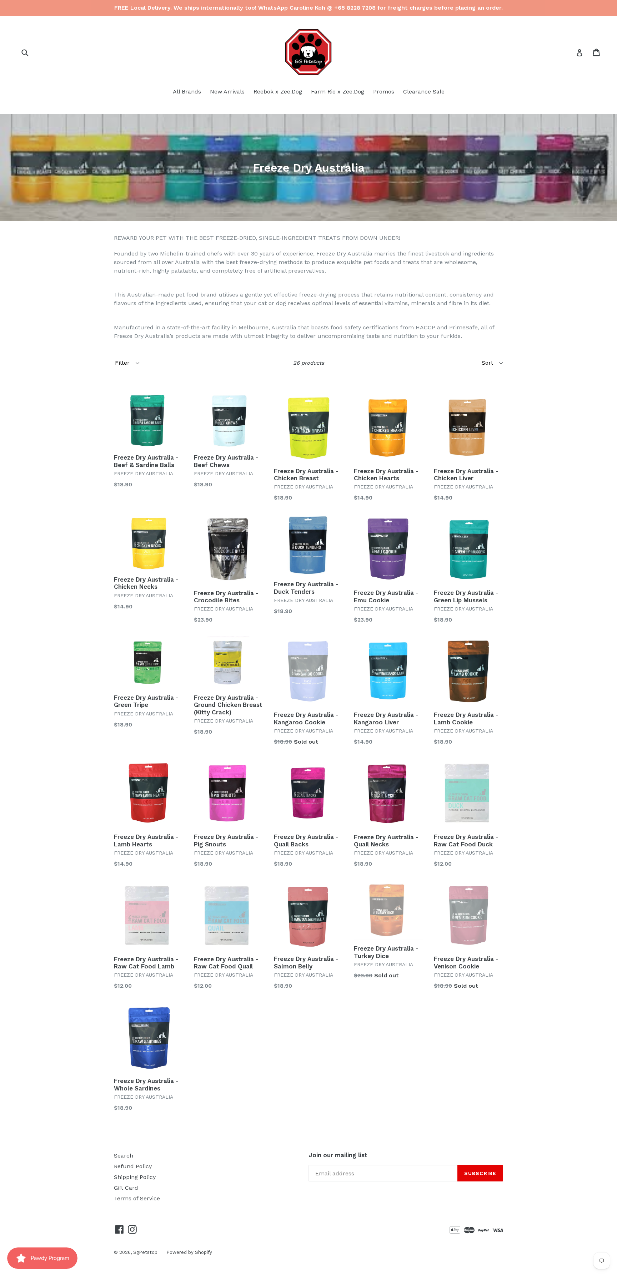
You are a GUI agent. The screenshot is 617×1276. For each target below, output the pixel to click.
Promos (383, 91)
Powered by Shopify (189, 1252)
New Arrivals (227, 91)
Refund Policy (133, 1166)
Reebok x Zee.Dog (278, 91)
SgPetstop (145, 1252)
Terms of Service (137, 1198)
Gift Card (126, 1187)
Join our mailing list (337, 1155)
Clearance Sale (424, 91)
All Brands (187, 91)
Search (123, 1155)
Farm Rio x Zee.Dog (337, 91)
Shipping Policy (135, 1177)
